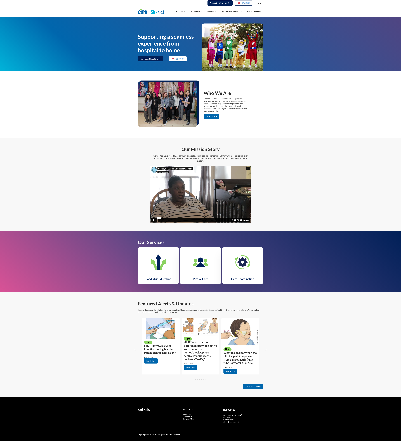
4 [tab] (201, 380)
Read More (150, 361)
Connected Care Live (231, 415)
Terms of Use (188, 419)
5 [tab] (204, 380)
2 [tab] (197, 380)
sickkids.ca (227, 420)
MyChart (227, 417)
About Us (187, 414)
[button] (184, 11)
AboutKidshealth (230, 422)
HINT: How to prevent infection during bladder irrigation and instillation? (160, 349)
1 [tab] (195, 380)
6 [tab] (206, 380)
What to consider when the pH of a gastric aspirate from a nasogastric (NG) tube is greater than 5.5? (240, 358)
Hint (148, 342)
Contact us (187, 417)
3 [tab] (199, 380)
